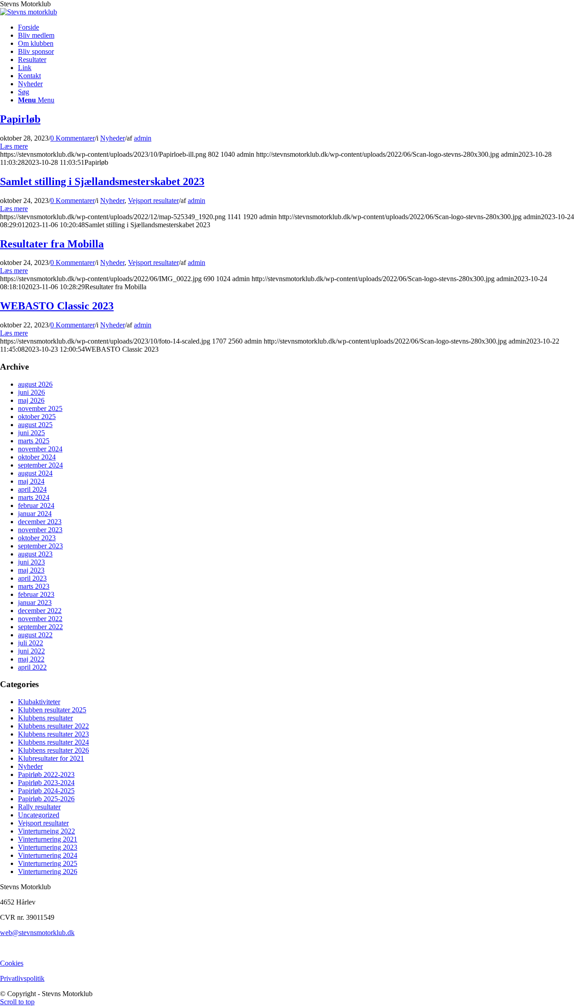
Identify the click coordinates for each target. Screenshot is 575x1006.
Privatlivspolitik (22, 978)
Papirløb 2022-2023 (46, 774)
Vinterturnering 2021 (47, 839)
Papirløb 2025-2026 (46, 799)
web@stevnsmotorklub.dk (37, 932)
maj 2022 (31, 659)
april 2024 (32, 489)
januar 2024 (35, 513)
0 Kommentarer (72, 138)
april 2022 (32, 667)
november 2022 (40, 618)
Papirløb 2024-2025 (46, 790)
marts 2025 (33, 441)
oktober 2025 (37, 416)
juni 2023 (31, 562)
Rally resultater (39, 807)
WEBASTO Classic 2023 (57, 306)
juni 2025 (31, 433)
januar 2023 (35, 602)
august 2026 (35, 384)
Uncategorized (38, 815)
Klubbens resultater (45, 718)
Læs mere (14, 146)
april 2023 (32, 578)
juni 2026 (31, 392)
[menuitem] (296, 27)
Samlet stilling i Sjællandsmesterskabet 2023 (102, 181)
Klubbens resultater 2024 (53, 742)
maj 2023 (31, 570)
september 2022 (40, 627)
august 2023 (35, 554)
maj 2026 (31, 400)
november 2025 (40, 408)
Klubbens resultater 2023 (53, 734)
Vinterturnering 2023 (47, 847)
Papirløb (20, 119)
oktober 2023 (37, 538)
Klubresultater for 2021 (51, 758)
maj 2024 (31, 481)
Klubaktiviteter (39, 702)
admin (142, 138)
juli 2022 (30, 643)
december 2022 (40, 610)
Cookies (11, 963)
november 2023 (40, 530)
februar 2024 (36, 505)
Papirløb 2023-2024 (46, 782)
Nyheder (112, 138)
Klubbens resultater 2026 (53, 750)
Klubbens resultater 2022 (53, 726)
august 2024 (35, 473)
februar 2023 (36, 594)
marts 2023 (33, 586)
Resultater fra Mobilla (52, 244)
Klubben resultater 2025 (52, 710)
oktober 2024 (37, 457)
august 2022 (35, 635)
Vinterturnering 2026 (47, 871)
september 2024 (40, 465)
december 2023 (40, 521)
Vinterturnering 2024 (47, 855)
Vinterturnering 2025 (47, 863)
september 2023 (40, 546)
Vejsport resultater (153, 200)
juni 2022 (31, 651)
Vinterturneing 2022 (46, 831)
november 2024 (40, 449)
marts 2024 (33, 497)
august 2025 (35, 424)
